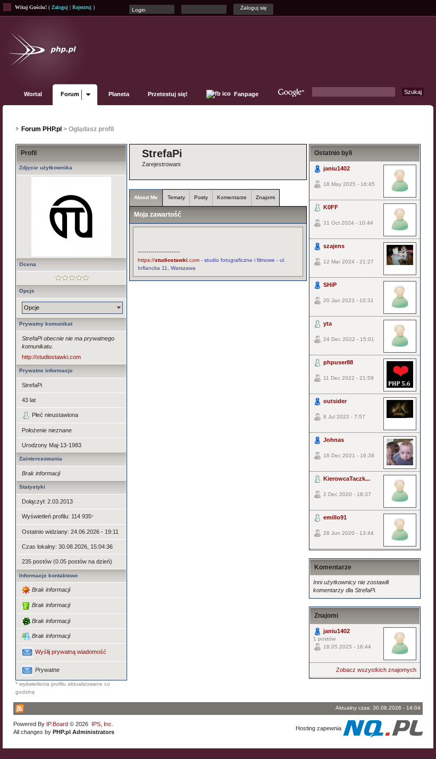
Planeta (118, 94)
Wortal (33, 94)
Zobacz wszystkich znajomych (376, 670)
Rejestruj (81, 7)
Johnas (333, 440)
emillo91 (335, 517)
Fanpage (245, 94)
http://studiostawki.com (51, 357)
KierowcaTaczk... (346, 478)
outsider (335, 401)
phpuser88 (338, 362)
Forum (70, 94)
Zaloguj (60, 7)
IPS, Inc (101, 724)
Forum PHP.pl (41, 129)
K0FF (330, 207)
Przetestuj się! (168, 94)
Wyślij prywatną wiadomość (70, 652)
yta (327, 323)
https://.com (168, 260)
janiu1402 (336, 168)
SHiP (330, 285)
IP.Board (57, 724)
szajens (334, 246)
